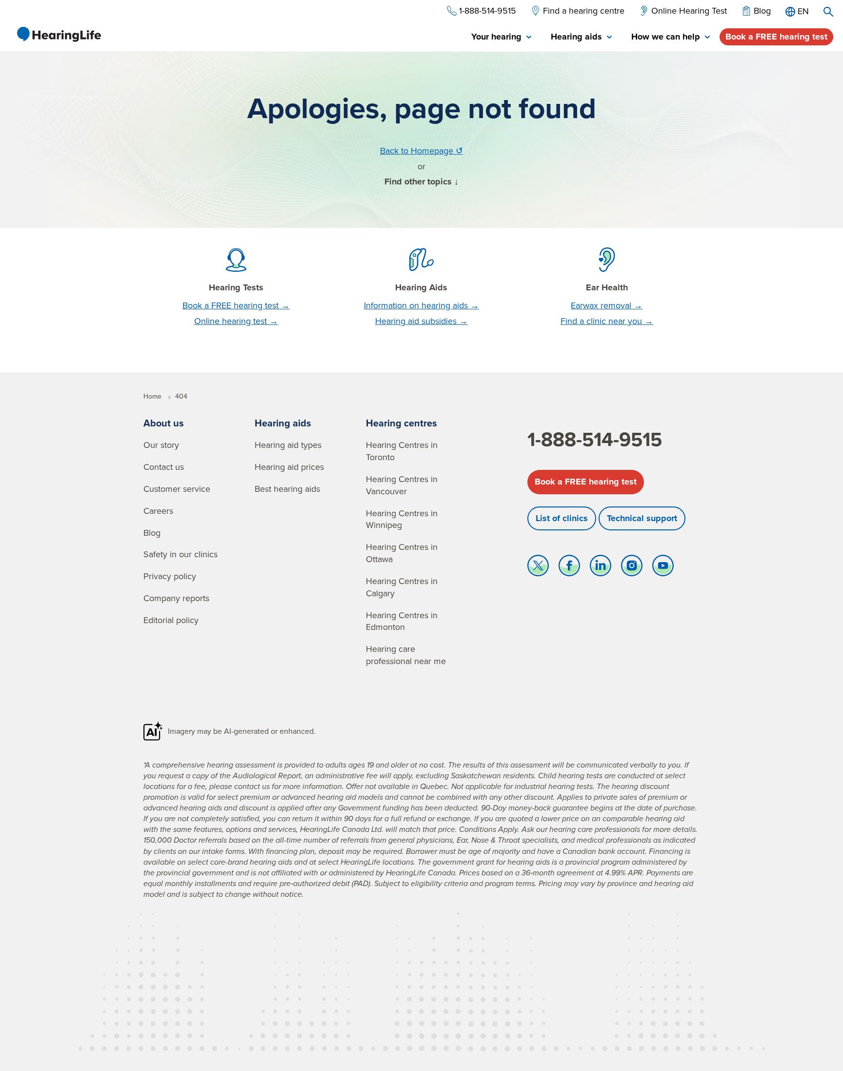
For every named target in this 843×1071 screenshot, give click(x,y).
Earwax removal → (606, 305)
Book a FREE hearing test (776, 36)
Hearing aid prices (289, 467)
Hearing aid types (288, 445)
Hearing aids (283, 423)
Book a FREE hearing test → (236, 305)
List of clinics (562, 518)
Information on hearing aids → (421, 305)
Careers (158, 511)
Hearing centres (401, 423)
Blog (152, 532)
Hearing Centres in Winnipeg (402, 519)
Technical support (642, 518)
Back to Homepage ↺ (421, 150)
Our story (161, 445)
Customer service (176, 489)
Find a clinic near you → (607, 321)
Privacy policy (169, 576)
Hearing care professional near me (406, 655)
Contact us (163, 467)
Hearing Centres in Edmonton (402, 621)
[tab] (501, 37)
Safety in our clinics (180, 554)
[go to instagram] (631, 568)
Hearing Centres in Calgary (402, 587)
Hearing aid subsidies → (421, 321)
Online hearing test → (236, 321)
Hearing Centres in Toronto (402, 451)
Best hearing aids (287, 489)
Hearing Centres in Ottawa (402, 553)
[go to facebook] (569, 568)
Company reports (176, 598)
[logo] (58, 34)
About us (163, 423)
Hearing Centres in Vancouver (402, 485)
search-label (828, 12)
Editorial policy (171, 620)
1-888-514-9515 (594, 439)
